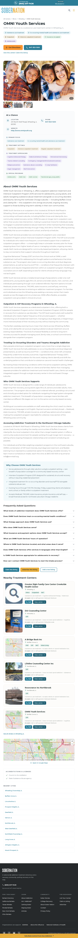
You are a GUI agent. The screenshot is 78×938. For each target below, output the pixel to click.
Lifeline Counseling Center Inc (39, 664)
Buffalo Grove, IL (11, 796)
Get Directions (14, 47)
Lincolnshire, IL (10, 801)
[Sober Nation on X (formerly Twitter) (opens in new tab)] (19, 933)
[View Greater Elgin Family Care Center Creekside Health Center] (14, 593)
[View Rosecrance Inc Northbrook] (14, 696)
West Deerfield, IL (11, 828)
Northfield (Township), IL (13, 834)
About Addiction (27, 898)
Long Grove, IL (10, 839)
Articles (24, 911)
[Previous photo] (6, 81)
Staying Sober (26, 908)
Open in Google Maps (40, 763)
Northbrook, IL (10, 823)
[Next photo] (71, 81)
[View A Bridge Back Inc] (14, 647)
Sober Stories (45, 898)
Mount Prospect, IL (11, 850)
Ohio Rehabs (6, 914)
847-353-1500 (34, 47)
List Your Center (65, 898)
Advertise (63, 904)
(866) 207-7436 (10, 885)
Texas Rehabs (7, 904)
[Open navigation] (74, 10)
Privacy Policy (45, 911)
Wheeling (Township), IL (13, 790)
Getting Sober (26, 904)
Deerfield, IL (9, 812)
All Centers (7, 19)
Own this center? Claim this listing (15, 53)
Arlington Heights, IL (12, 845)
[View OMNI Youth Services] (14, 720)
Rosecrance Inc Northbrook (38, 688)
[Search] (69, 10)
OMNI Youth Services (35, 712)
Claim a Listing (65, 901)
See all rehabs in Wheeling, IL (13, 734)
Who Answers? (59, 3)
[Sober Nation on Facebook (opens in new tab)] (4, 933)
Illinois (14, 19)
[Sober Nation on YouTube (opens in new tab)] (14, 933)
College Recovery (47, 901)
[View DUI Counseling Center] (14, 621)
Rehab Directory (8, 898)
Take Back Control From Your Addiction (38, 936)
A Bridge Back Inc (33, 639)
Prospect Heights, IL (12, 807)
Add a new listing (48, 569)
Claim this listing (11, 569)
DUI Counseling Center (35, 611)
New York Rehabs (8, 911)
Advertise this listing (29, 569)
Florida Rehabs (7, 908)
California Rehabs (8, 901)
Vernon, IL (8, 818)
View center (38, 602)
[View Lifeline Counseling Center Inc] (14, 671)
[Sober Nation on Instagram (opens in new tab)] (9, 933)
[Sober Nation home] (13, 10)
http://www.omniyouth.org (21, 130)
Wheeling (21, 19)
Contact (43, 908)
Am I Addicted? (26, 901)
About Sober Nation (47, 904)
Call (29, 602)
